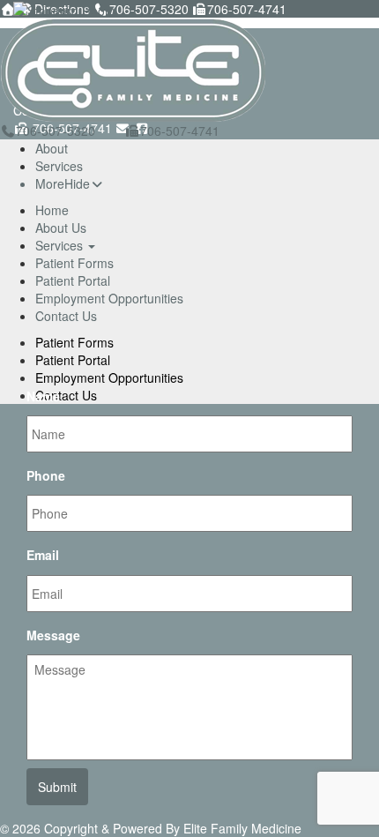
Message (53, 635)
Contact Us (66, 316)
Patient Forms (74, 263)
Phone (45, 475)
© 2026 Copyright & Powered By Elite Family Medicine (150, 828)
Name (43, 396)
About (51, 148)
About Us (60, 227)
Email (42, 555)
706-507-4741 (179, 130)
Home (52, 210)
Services (59, 166)
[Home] (189, 70)
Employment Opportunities (109, 298)
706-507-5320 (57, 130)
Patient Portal (72, 280)
